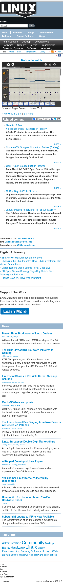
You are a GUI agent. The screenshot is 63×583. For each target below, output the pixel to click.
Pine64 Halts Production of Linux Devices (27, 333)
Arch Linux (5, 405)
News (4, 32)
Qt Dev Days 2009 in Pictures (21, 191)
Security (19, 428)
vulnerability (22, 465)
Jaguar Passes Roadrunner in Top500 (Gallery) (31, 209)
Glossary (6, 581)
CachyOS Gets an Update (17, 402)
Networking (46, 48)
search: (3, 21)
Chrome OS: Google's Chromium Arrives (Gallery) (32, 147)
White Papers (46, 32)
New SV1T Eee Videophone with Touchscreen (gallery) (27, 127)
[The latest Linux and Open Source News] (52, 51)
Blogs (31, 32)
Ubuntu (4, 503)
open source (50, 554)
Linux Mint (21, 382)
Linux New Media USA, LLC (52, 581)
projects (15, 356)
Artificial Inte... (6, 428)
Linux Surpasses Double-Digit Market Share (28, 441)
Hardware (18, 547)
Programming (11, 551)
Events (6, 547)
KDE (3, 356)
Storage (15, 337)
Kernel (14, 382)
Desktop (4, 445)
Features (17, 32)
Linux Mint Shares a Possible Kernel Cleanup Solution (29, 377)
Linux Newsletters (25, 238)
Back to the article (31, 60)
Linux (10, 445)
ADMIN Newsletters (25, 245)
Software (31, 48)
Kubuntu (9, 356)
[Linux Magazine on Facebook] (59, 55)
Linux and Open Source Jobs (18, 241)
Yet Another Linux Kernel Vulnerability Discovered (25, 479)
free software (36, 554)
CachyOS (13, 405)
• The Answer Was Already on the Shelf (21, 257)
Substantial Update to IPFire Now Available (28, 516)
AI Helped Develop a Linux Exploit (22, 461)
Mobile (41, 547)
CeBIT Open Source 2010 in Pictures (25, 165)
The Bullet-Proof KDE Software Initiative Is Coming (27, 351)
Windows (23, 554)
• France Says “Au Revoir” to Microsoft (20, 277)
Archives (6, 36)
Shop (42, 36)
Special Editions (25, 36)
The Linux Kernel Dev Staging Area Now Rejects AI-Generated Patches (31, 423)
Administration (6, 382)
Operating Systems (13, 48)
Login (59, 51)
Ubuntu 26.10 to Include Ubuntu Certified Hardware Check (26, 498)
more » (57, 144)
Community (33, 542)
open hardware (7, 337)
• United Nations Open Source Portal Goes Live (25, 267)
